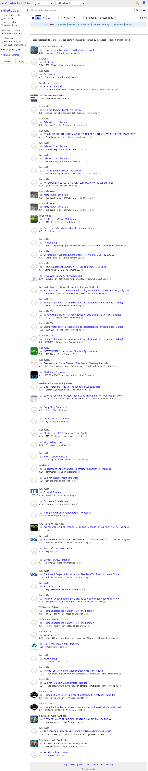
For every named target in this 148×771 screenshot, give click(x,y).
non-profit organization (14, 45)
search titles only (11, 15)
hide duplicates (10, 25)
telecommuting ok (12, 41)
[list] (33, 17)
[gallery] (44, 17)
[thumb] (38, 17)
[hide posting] (79, 53)
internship (8, 38)
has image (8, 18)
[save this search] (144, 10)
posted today (9, 22)
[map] (49, 17)
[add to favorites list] (41, 50)
